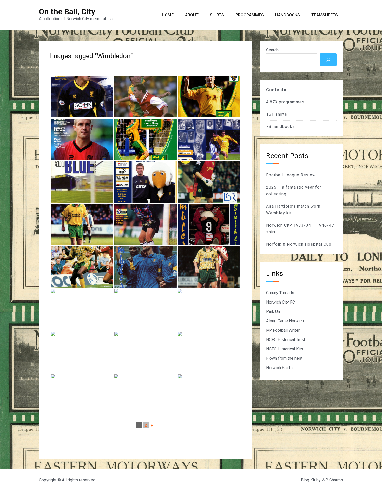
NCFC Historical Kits (284, 348)
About (192, 14)
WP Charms (332, 479)
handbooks (284, 126)
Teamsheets (324, 14)
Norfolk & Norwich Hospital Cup (298, 244)
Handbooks (287, 14)
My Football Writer (283, 330)
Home (168, 14)
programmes (292, 102)
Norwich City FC (280, 302)
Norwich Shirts (279, 367)
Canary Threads (280, 292)
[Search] (328, 59)
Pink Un (273, 311)
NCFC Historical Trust (285, 339)
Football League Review (291, 175)
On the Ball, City (67, 11)
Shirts (217, 14)
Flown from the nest (284, 358)
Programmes (249, 14)
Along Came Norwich (285, 320)
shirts (281, 114)
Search (272, 50)
